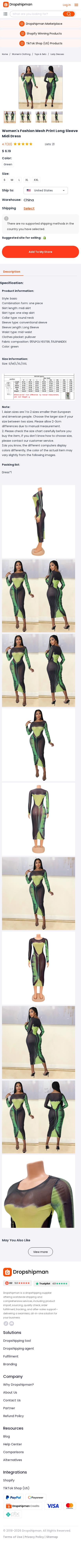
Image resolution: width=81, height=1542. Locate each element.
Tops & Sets (40, 54)
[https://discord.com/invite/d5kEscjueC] (11, 1323)
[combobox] (40, 190)
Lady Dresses (57, 54)
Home (5, 54)
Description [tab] (11, 272)
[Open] (63, 190)
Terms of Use (12, 1537)
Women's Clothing (21, 54)
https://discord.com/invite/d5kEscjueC (12, 1323)
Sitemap (52, 1537)
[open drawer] (76, 5)
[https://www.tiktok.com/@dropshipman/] (6, 1323)
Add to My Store (40, 252)
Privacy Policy (34, 1537)
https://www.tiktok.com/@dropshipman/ (6, 1323)
